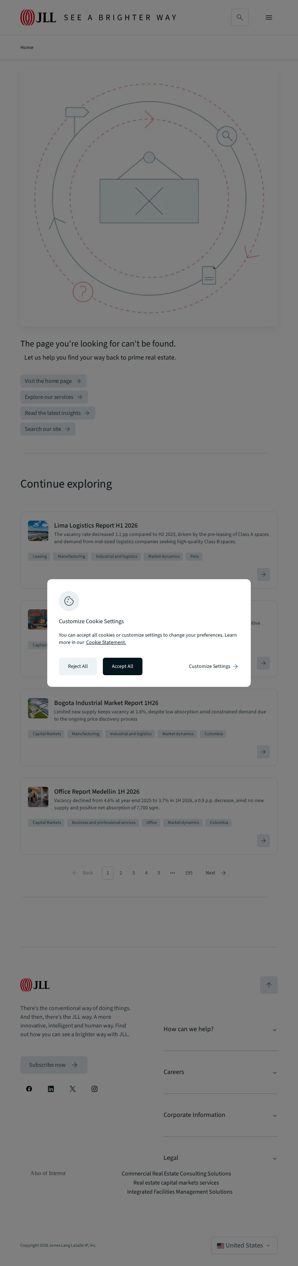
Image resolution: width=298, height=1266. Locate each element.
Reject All (78, 666)
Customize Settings (214, 666)
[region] (149, 633)
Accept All (122, 666)
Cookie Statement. (106, 642)
